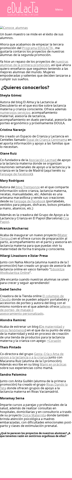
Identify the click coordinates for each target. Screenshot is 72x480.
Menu (59, 9)
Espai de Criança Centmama (46, 140)
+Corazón (54, 341)
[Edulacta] (21, 9)
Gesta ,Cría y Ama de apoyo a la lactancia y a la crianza (32, 355)
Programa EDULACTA (37, 48)
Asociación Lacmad (43, 160)
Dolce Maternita (34, 415)
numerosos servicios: (15, 112)
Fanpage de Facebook (16, 174)
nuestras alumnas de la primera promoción (34, 63)
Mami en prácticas (53, 364)
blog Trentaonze (27, 187)
